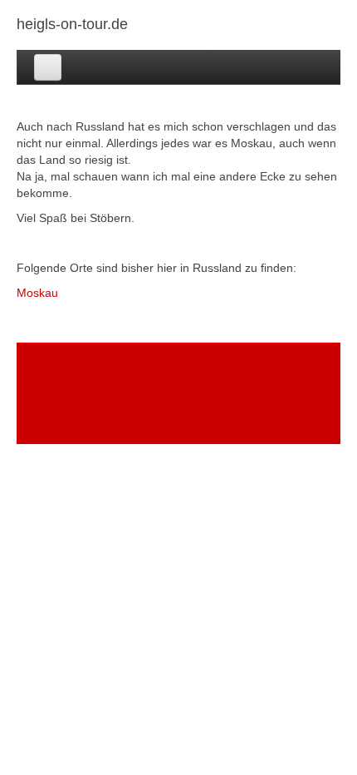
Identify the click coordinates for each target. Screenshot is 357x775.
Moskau (37, 292)
